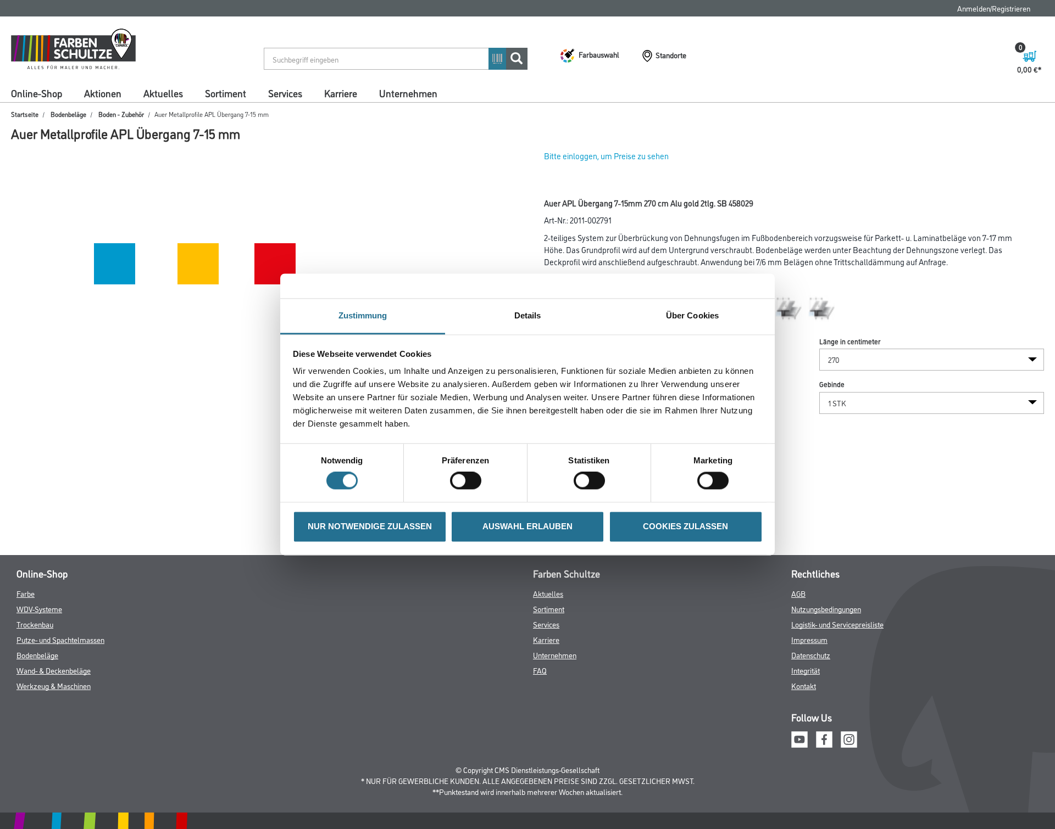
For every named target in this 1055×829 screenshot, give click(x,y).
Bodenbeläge (68, 114)
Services (285, 92)
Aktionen (102, 92)
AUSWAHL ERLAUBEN (527, 526)
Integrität (805, 670)
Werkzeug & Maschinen (53, 685)
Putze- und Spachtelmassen (60, 639)
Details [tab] (527, 315)
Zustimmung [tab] (362, 315)
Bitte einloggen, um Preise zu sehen (606, 155)
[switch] (468, 481)
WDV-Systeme (39, 608)
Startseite (24, 114)
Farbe (25, 593)
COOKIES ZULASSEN (685, 526)
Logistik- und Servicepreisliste (837, 624)
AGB (798, 593)
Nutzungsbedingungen (826, 608)
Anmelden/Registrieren (993, 8)
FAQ (540, 670)
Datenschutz (810, 654)
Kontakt (803, 685)
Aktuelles (163, 92)
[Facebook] (824, 738)
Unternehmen (408, 92)
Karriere (340, 92)
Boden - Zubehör (121, 114)
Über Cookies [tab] (692, 315)
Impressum (809, 639)
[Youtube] (799, 738)
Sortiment (225, 92)
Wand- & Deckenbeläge (53, 670)
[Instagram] (849, 738)
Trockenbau (34, 624)
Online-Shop (36, 92)
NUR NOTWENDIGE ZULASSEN (370, 526)
